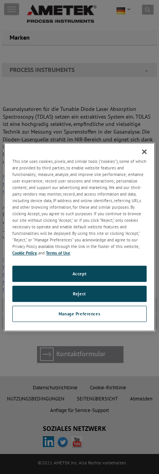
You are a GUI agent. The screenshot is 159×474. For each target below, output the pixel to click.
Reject (79, 294)
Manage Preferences (79, 314)
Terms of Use (58, 253)
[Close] (144, 151)
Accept (79, 274)
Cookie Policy (24, 253)
